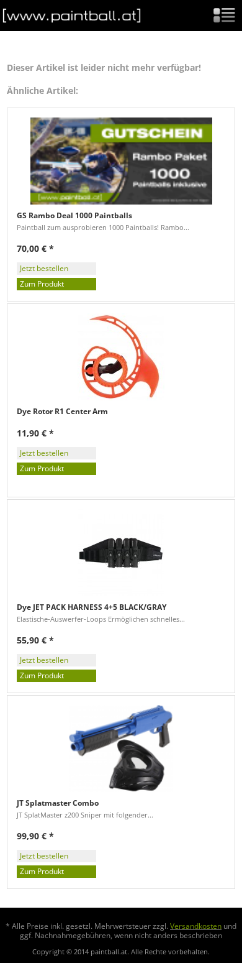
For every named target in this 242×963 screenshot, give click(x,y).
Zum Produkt (42, 284)
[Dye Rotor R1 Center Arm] (121, 356)
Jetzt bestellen (44, 268)
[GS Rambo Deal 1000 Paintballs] (121, 161)
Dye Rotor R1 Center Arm (62, 412)
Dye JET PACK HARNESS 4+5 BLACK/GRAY (91, 607)
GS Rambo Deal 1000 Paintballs (74, 216)
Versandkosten (196, 926)
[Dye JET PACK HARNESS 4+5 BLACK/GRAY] (121, 552)
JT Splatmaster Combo (58, 803)
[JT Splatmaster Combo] (121, 748)
